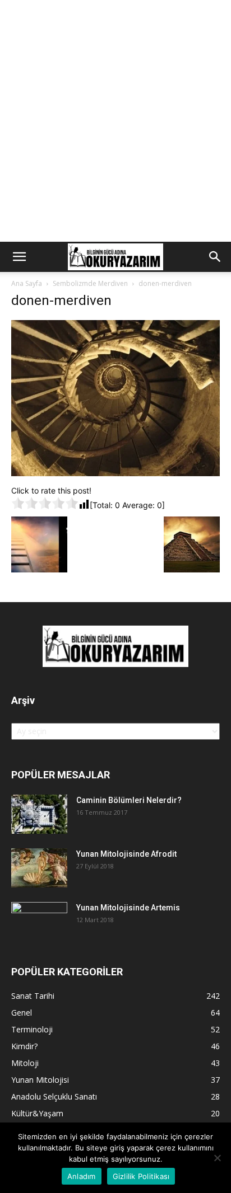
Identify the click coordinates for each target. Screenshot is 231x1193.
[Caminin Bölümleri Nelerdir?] (39, 814)
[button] (19, 257)
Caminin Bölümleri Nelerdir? (129, 800)
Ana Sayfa (26, 283)
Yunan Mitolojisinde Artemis (128, 907)
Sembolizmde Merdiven (90, 283)
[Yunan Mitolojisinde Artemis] (39, 921)
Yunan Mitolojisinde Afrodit (126, 853)
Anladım (81, 1176)
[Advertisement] (115, 121)
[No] (217, 1157)
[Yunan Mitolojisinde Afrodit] (39, 867)
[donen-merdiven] (115, 473)
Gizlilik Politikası (141, 1176)
